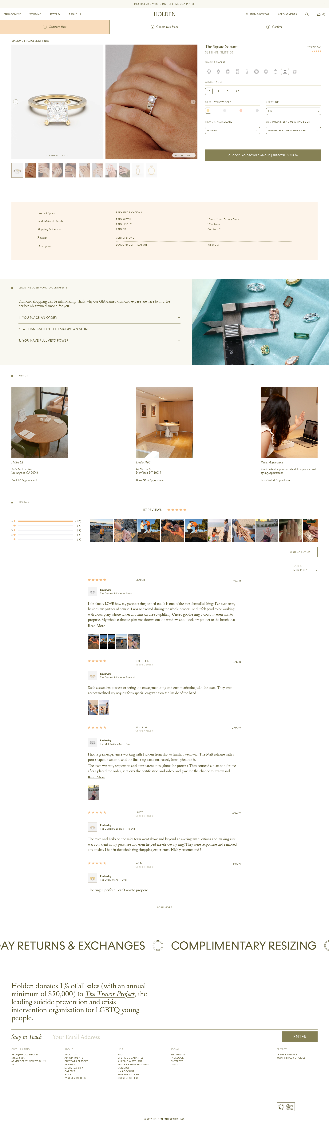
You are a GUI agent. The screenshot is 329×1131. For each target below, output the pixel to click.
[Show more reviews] (164, 907)
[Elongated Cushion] (266, 71)
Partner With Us (75, 1078)
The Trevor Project (110, 993)
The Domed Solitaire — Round (116, 593)
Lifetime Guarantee (130, 1058)
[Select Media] (17, 170)
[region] (204, 530)
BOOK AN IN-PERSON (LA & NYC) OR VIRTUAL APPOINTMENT (164, 4)
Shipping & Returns (49, 229)
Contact (123, 1068)
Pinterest (177, 1061)
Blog (68, 1074)
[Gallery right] (193, 102)
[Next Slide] (314, 530)
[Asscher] (294, 71)
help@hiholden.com (24, 1054)
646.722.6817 (18, 1058)
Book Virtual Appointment (275, 480)
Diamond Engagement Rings (30, 41)
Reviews (70, 1064)
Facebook (177, 1058)
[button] (46, 521)
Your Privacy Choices (291, 1058)
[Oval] (218, 71)
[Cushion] (256, 71)
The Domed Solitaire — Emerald (117, 677)
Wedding (35, 14)
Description (44, 246)
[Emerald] (228, 71)
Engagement (12, 14)
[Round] (209, 71)
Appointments (287, 14)
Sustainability (74, 1068)
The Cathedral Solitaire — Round (117, 828)
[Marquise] (247, 71)
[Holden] (164, 14)
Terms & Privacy (287, 1054)
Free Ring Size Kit (128, 1074)
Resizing (42, 237)
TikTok (175, 1064)
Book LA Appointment (24, 480)
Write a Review (304, 553)
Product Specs (46, 213)
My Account (125, 1071)
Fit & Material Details (50, 221)
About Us (75, 14)
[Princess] (285, 71)
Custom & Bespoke (258, 14)
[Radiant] (237, 71)
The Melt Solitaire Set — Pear (115, 744)
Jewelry (55, 14)
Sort (296, 566)
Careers (70, 1071)
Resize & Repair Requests (133, 1064)
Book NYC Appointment (150, 480)
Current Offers (127, 1078)
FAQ (119, 1054)
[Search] (307, 14)
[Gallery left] (15, 102)
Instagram (178, 1054)
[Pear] (275, 71)
